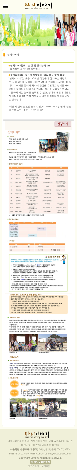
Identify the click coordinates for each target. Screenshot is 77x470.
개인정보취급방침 (40, 462)
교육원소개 (33, 466)
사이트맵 (45, 466)
